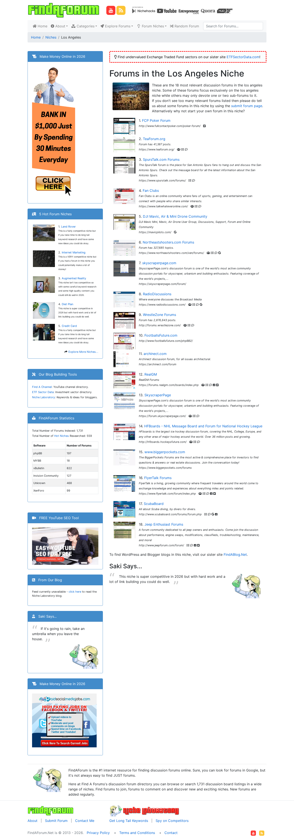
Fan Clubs (151, 190)
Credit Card (69, 326)
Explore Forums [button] (117, 26)
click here (75, 591)
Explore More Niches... (83, 351)
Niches (50, 37)
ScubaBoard (154, 503)
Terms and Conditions (137, 833)
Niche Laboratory (43, 397)
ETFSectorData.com (243, 57)
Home (43, 26)
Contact (171, 833)
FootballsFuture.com (160, 335)
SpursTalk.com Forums (161, 159)
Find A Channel (42, 387)
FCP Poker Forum (156, 120)
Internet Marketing (73, 252)
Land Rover (68, 226)
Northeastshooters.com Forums (168, 242)
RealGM (150, 374)
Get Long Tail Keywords (128, 820)
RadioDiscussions (157, 294)
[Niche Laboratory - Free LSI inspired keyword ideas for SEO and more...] (144, 810)
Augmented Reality (74, 278)
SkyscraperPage (157, 395)
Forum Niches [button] (152, 26)
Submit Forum (56, 820)
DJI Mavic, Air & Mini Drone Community (175, 216)
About (32, 820)
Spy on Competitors (172, 820)
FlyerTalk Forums (158, 478)
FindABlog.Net (235, 554)
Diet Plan (67, 304)
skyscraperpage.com (159, 263)
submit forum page (246, 106)
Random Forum (186, 26)
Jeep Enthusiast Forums (163, 524)
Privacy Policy (98, 833)
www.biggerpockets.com (164, 452)
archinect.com (155, 353)
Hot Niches (61, 435)
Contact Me (84, 820)
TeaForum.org (154, 139)
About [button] (59, 26)
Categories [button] (85, 26)
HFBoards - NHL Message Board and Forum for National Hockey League (203, 426)
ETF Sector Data (43, 392)
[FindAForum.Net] (51, 810)
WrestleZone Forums (159, 314)
